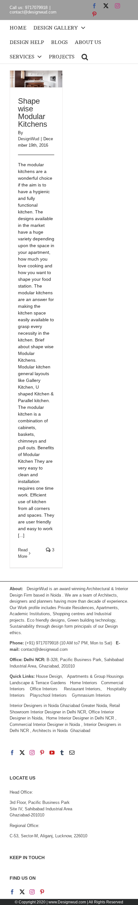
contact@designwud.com (33, 12)
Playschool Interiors (48, 695)
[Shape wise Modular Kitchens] (36, 79)
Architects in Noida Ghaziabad (61, 730)
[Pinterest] (42, 752)
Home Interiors (83, 682)
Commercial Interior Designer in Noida (45, 724)
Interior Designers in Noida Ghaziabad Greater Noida (58, 705)
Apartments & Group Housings (95, 676)
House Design (49, 676)
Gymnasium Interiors (92, 695)
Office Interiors (43, 688)
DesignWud (28, 138)
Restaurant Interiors (82, 688)
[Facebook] (12, 752)
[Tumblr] (62, 752)
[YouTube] (52, 752)
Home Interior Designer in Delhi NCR (80, 718)
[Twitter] (22, 752)
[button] (85, 56)
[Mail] (71, 752)
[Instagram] (32, 752)
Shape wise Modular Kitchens (32, 112)
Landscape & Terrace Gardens (38, 682)
